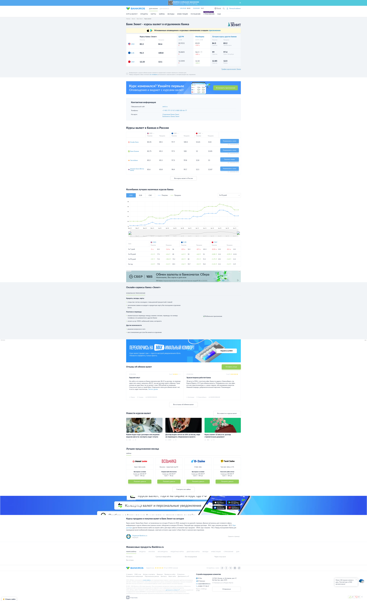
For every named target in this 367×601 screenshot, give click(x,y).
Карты (153, 14)
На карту (129, 556)
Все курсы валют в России (183, 178)
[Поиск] (224, 8)
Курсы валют (132, 14)
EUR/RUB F (196, 8)
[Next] (239, 386)
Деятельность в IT (183, 576)
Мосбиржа (199, 37)
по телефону (154, 74)
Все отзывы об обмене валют (183, 404)
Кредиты (144, 14)
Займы (162, 14)
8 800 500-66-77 (181, 110)
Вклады (171, 14)
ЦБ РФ (181, 37)
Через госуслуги (220, 556)
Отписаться (180, 574)
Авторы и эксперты (149, 574)
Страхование (209, 14)
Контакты (164, 576)
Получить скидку (229, 159)
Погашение (196, 14)
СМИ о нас (137, 574)
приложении (215, 30)
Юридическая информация (134, 576)
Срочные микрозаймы (163, 556)
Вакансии (160, 574)
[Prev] (128, 386)
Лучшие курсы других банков (224, 37)
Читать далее (153, 389)
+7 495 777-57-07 (168, 110)
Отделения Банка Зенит (170, 114)
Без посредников (191, 556)
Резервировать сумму (229, 141)
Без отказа (130, 560)
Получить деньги (140, 481)
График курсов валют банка (231, 69)
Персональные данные (152, 576)
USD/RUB (183, 8)
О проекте (129, 574)
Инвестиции (182, 14)
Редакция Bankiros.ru (139, 535)
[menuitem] (184, 233)
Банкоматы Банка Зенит (170, 116)
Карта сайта (172, 576)
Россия (219, 8)
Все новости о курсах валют (227, 413)
